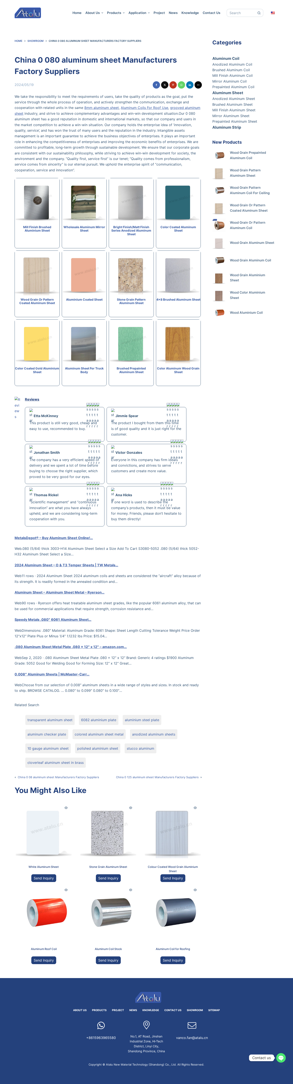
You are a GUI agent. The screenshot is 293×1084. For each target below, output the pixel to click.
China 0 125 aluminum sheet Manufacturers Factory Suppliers (157, 777)
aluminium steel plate (142, 720)
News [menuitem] (173, 13)
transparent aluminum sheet (49, 720)
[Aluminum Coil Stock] (108, 912)
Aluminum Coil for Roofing (173, 949)
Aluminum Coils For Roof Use (144, 108)
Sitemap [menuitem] (214, 1010)
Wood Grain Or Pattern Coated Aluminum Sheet (249, 208)
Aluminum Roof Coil (44, 949)
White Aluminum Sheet (44, 866)
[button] (156, 85)
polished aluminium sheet (97, 748)
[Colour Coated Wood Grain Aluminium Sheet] (173, 830)
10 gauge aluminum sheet (48, 748)
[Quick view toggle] (66, 807)
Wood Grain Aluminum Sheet (252, 243)
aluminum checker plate (46, 734)
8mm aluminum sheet (101, 108)
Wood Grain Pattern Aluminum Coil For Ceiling (250, 190)
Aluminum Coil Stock (108, 949)
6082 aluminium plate (98, 720)
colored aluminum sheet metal (99, 734)
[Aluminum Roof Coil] (44, 912)
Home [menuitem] (77, 13)
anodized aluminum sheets (153, 734)
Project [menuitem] (159, 13)
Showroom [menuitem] (195, 1010)
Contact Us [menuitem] (211, 13)
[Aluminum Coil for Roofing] (173, 912)
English (273, 12)
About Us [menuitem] (92, 13)
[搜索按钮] (259, 13)
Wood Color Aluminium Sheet (247, 295)
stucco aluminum (140, 748)
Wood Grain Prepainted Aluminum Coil (248, 155)
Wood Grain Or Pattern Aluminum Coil (247, 225)
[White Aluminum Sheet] (44, 830)
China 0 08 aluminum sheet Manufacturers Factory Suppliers (58, 777)
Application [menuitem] (137, 13)
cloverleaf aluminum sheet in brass (55, 762)
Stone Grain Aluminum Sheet (108, 866)
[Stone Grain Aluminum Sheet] (108, 830)
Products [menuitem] (114, 13)
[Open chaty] (281, 1058)
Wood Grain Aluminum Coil (250, 260)
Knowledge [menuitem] (190, 13)
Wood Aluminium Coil (246, 313)
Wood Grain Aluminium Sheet (247, 277)
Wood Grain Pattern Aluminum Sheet (245, 173)
